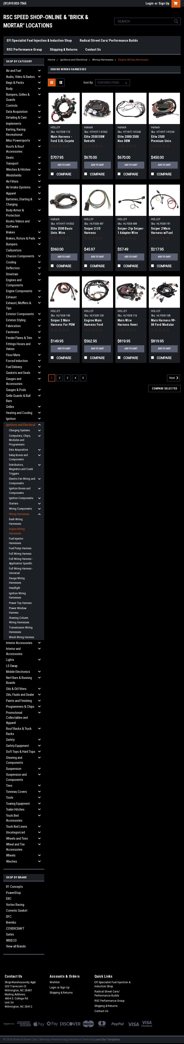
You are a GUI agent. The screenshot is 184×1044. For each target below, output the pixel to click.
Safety (10, 740)
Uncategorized (15, 832)
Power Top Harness (20, 603)
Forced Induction (17, 361)
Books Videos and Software (18, 223)
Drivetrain (12, 274)
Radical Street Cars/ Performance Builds (109, 40)
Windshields (14, 175)
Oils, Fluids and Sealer (20, 695)
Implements (13, 124)
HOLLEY (55, 127)
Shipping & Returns (63, 49)
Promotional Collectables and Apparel (17, 718)
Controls (12, 106)
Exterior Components (20, 314)
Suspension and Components (16, 777)
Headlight (14, 588)
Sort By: (88, 82)
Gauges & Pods (16, 390)
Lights (10, 660)
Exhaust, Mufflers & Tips (18, 305)
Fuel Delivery (14, 367)
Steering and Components (14, 760)
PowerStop (13, 893)
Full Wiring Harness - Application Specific (21, 561)
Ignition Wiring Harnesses (17, 595)
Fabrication (13, 326)
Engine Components (19, 291)
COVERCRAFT (15, 928)
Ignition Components (21, 498)
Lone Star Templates (107, 1039)
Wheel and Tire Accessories (15, 847)
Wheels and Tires (17, 838)
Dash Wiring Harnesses (16, 521)
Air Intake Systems (18, 187)
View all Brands (16, 946)
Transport (12, 163)
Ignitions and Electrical (20, 425)
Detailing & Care (16, 117)
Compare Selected (164, 388)
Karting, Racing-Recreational (16, 132)
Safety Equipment (17, 746)
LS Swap (12, 666)
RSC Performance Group (24, 49)
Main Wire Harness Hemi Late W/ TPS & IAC (130, 325)
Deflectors (13, 268)
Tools (9, 797)
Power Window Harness (17, 610)
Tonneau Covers (16, 792)
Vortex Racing (15, 905)
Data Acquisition (17, 112)
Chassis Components (20, 256)
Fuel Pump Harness (20, 548)
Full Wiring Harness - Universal (21, 571)
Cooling (11, 262)
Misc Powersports (18, 140)
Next (172, 378)
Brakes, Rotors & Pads (20, 238)
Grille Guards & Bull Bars (18, 398)
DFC (8, 917)
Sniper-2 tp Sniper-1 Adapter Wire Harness (131, 233)
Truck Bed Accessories (14, 818)
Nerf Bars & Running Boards (19, 680)
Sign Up (164, 3)
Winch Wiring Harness (21, 637)
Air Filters (12, 181)
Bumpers (12, 244)
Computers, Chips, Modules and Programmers (20, 440)
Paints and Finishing (19, 701)
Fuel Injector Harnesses (16, 541)
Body (9, 89)
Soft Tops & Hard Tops (20, 752)
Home (51, 59)
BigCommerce (72, 1039)
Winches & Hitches (18, 169)
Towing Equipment (18, 804)
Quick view (64, 120)
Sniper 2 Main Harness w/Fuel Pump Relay (162, 233)
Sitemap (44, 1039)
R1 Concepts (14, 887)
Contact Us (93, 49)
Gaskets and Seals (18, 373)
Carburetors (14, 250)
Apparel (11, 193)
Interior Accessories (19, 643)
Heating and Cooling (19, 413)
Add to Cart (64, 165)
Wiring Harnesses (19, 514)
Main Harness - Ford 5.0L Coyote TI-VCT (62, 141)
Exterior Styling (16, 320)
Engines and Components (14, 282)
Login (149, 3)
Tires (9, 786)
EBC (8, 899)
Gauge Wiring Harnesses (17, 580)
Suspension (13, 769)
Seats (10, 158)
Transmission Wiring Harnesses (21, 630)
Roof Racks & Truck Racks (19, 731)
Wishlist (55, 982)
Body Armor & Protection (15, 212)
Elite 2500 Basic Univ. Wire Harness (62, 233)
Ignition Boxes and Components (20, 491)
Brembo (11, 922)
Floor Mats (13, 355)
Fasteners (12, 332)
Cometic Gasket (16, 910)
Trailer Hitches (15, 809)
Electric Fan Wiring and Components (22, 481)
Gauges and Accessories (14, 381)
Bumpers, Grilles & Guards (18, 97)
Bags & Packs (15, 83)
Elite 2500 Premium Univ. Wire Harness (161, 141)
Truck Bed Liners (16, 827)
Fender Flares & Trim (19, 338)
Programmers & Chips (20, 707)
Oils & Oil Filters (16, 689)
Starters (13, 503)
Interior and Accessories (14, 651)
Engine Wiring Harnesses (17, 531)
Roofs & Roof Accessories (15, 149)
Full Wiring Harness (20, 553)
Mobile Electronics (18, 672)
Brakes (10, 232)
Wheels (10, 855)
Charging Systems (19, 430)
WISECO (11, 940)
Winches (11, 861)
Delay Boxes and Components (18, 457)
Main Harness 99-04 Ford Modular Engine (163, 325)
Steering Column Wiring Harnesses (19, 620)
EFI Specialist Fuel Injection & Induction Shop (39, 40)
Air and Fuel (13, 71)
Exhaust (11, 297)
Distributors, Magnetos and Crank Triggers (21, 469)
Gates (10, 934)
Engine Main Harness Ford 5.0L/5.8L (93, 325)
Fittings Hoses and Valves (18, 346)
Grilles (10, 407)
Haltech (88, 127)
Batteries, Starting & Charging (19, 201)
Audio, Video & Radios (20, 77)
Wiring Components (20, 508)
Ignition (11, 419)
